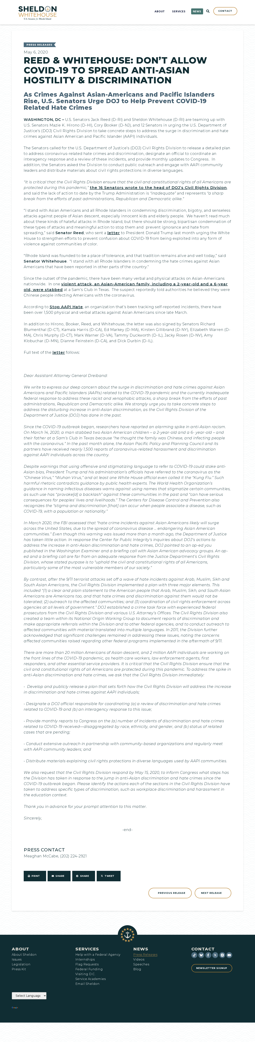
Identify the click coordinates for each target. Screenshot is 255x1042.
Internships (85, 959)
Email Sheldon (87, 984)
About (20, 949)
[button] (35, 876)
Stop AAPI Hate (66, 307)
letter (113, 233)
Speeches (141, 964)
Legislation (21, 964)
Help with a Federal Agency (97, 954)
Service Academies (90, 979)
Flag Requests (87, 964)
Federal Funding (89, 969)
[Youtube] (229, 955)
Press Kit (19, 969)
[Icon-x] (215, 955)
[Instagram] (222, 955)
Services (87, 949)
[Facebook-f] (208, 955)
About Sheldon (24, 954)
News (140, 949)
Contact (203, 949)
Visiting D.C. (85, 974)
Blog (137, 969)
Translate (29, 1008)
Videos (138, 959)
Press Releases (39, 44)
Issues (17, 959)
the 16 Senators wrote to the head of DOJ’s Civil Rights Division (158, 187)
